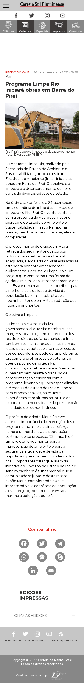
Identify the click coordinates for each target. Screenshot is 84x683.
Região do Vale (17, 72)
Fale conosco (13, 640)
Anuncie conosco (34, 640)
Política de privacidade (63, 640)
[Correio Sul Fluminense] (42, 4)
